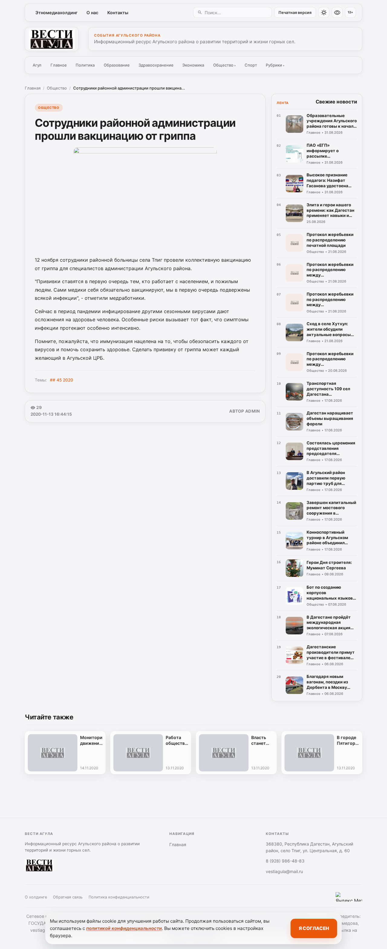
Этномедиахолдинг (56, 12)
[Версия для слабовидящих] (337, 12)
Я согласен (314, 928)
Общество (224, 65)
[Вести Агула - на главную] (52, 39)
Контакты (117, 12)
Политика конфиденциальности (119, 897)
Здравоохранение (156, 65)
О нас (92, 12)
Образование (117, 65)
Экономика (193, 65)
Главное (58, 65)
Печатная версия (294, 12)
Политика (85, 65)
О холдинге (36, 897)
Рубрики (275, 65)
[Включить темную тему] (323, 12)
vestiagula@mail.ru (284, 871)
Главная (33, 88)
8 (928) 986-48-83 (285, 860)
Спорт (251, 65)
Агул (37, 65)
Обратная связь (68, 897)
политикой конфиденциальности (124, 928)
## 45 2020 (61, 380)
